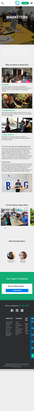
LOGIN (25, 3)
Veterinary (9, 327)
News (17, 334)
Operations (19, 332)
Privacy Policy (26, 366)
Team (17, 322)
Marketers (18, 331)
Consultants (19, 329)
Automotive (9, 322)
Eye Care (8, 329)
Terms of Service (17, 367)
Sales (17, 327)
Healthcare (9, 323)
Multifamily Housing (9, 334)
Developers (19, 325)
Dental (8, 325)
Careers (18, 323)
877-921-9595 (24, 306)
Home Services (8, 331)
